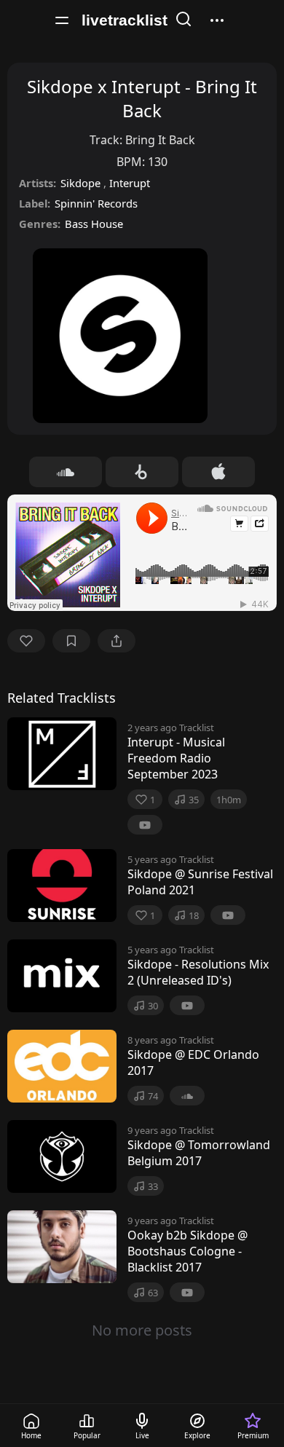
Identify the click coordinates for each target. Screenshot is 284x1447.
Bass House (94, 223)
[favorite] (26, 640)
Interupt (129, 183)
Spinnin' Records (96, 203)
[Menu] (62, 20)
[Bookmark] (71, 640)
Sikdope (81, 183)
